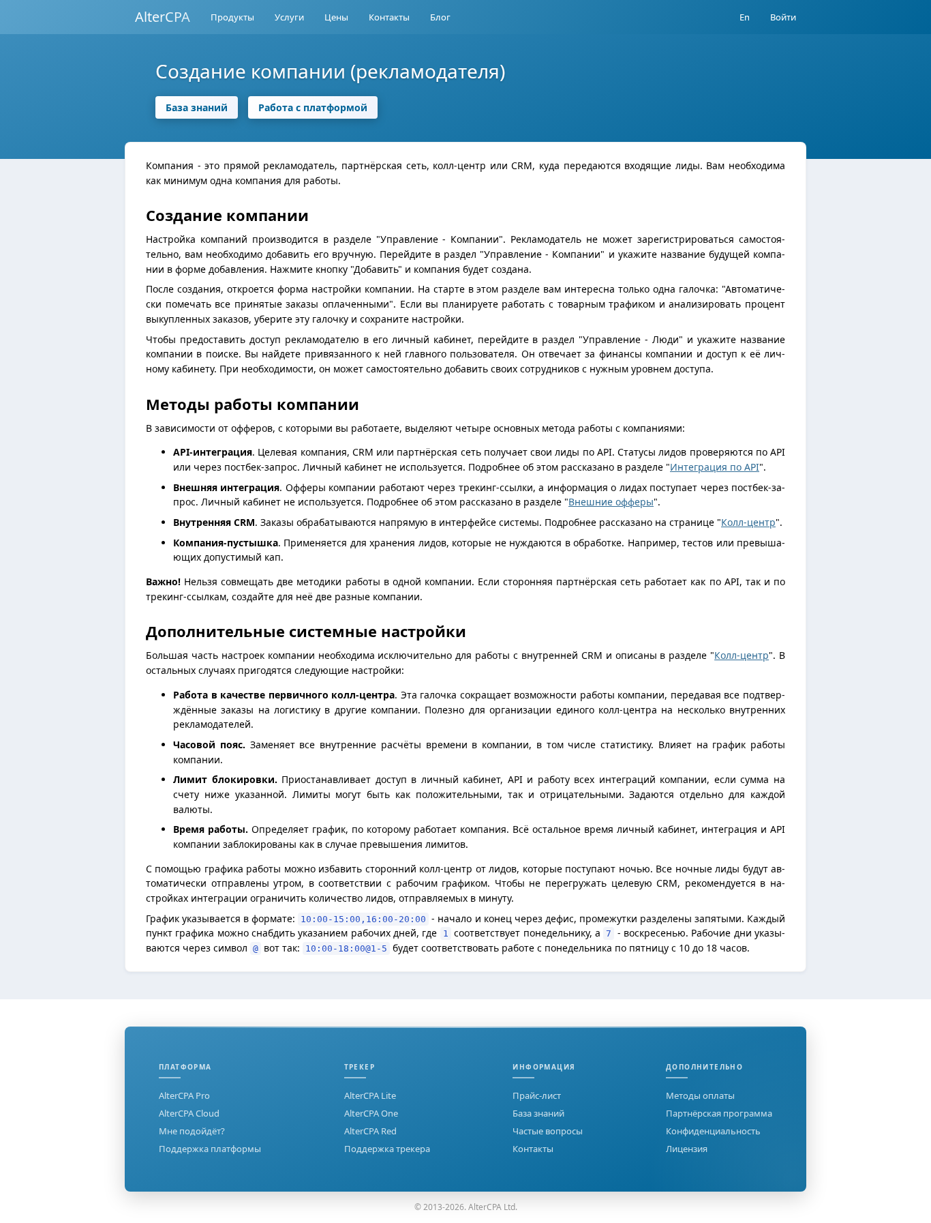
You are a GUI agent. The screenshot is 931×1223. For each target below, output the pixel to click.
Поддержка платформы (210, 1149)
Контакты (389, 17)
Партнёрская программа (719, 1113)
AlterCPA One (371, 1113)
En (744, 17)
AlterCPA (162, 17)
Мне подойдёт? (192, 1131)
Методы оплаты (700, 1095)
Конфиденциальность (713, 1131)
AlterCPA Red (370, 1131)
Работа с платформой (312, 107)
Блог (440, 17)
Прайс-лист (537, 1095)
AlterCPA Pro (184, 1095)
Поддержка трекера (387, 1149)
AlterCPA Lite (370, 1095)
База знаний (197, 107)
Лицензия (686, 1149)
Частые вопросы (548, 1131)
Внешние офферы (611, 501)
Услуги (289, 17)
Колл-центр (748, 522)
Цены (336, 17)
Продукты (232, 17)
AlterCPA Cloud (189, 1113)
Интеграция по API (714, 466)
